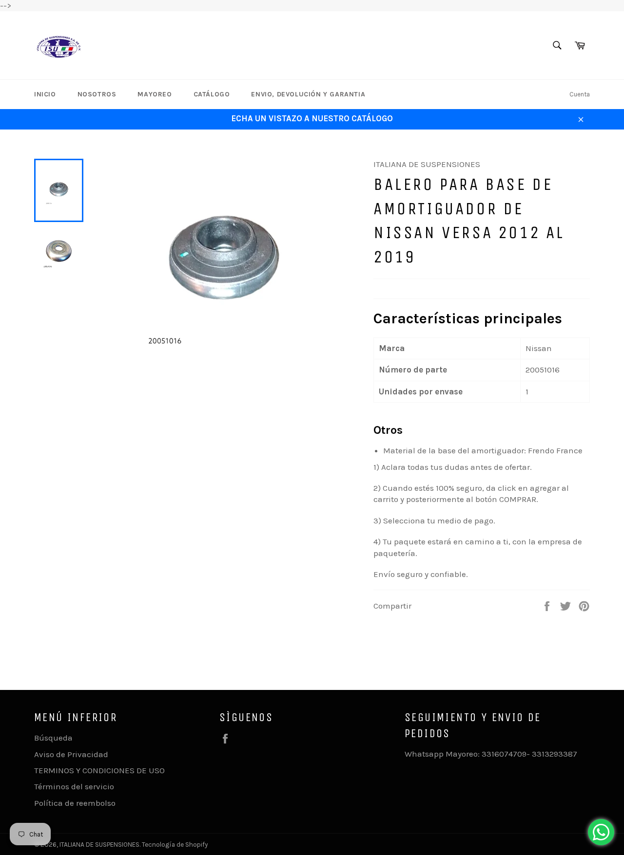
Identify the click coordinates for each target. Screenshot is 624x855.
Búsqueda (53, 738)
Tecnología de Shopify (175, 844)
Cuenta (579, 94)
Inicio (45, 94)
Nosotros (97, 94)
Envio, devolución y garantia (308, 94)
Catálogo (212, 94)
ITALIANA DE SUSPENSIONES (99, 844)
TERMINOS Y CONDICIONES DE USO (99, 770)
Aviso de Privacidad (71, 754)
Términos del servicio (74, 786)
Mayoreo (154, 94)
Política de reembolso (75, 803)
